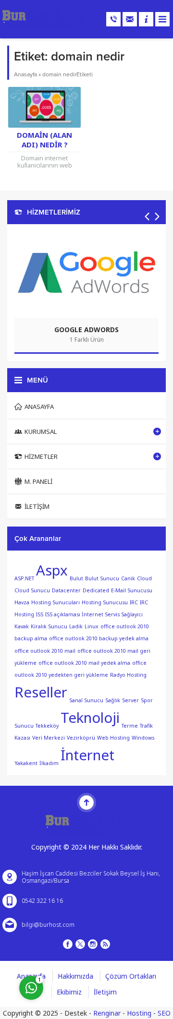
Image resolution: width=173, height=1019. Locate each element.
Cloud (144, 578)
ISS (39, 614)
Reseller (40, 692)
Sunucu (24, 725)
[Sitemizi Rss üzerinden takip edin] (105, 944)
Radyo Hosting (128, 674)
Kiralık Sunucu (49, 626)
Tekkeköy (47, 725)
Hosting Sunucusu (105, 602)
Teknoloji (90, 717)
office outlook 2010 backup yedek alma (98, 638)
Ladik (76, 626)
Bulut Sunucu (102, 578)
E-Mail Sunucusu (131, 590)
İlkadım (49, 763)
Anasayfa (25, 74)
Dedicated (96, 590)
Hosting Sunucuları (55, 602)
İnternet (87, 755)
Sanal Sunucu (86, 700)
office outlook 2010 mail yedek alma (84, 662)
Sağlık (112, 700)
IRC (134, 602)
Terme (130, 725)
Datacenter (66, 590)
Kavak (21, 626)
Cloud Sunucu (32, 590)
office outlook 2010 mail (44, 650)
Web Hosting (113, 737)
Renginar (107, 1013)
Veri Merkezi (48, 737)
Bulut (76, 578)
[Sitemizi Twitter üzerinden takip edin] (80, 944)
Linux (92, 626)
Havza (21, 602)
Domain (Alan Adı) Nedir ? (44, 139)
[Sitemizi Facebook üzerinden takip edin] (68, 944)
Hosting (139, 1013)
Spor (147, 700)
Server (130, 700)
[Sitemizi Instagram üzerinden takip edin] (93, 944)
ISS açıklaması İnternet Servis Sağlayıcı (94, 614)
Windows (143, 737)
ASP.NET (24, 578)
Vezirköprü (81, 737)
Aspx (52, 570)
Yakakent (25, 763)
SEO (164, 1013)
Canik (128, 578)
